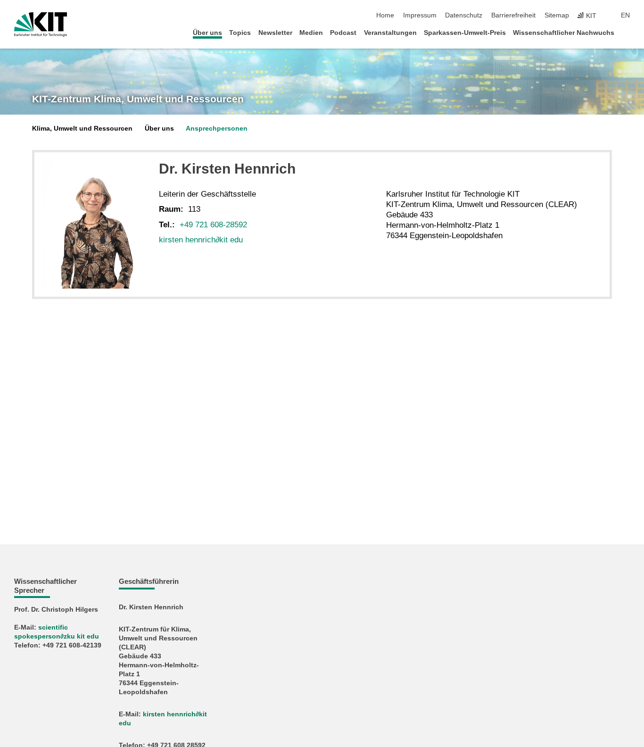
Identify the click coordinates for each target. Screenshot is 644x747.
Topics (240, 32)
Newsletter (275, 32)
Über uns (207, 32)
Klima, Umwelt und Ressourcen (82, 128)
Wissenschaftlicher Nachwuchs (563, 32)
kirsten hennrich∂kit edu (201, 239)
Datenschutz (463, 15)
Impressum (420, 15)
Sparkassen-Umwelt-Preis (465, 32)
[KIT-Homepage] (40, 24)
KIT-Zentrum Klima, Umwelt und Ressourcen (138, 99)
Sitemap (557, 15)
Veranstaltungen (390, 32)
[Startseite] (627, 32)
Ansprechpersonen (217, 128)
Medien (311, 32)
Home (385, 15)
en (625, 15)
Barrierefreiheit (513, 15)
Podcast (343, 32)
